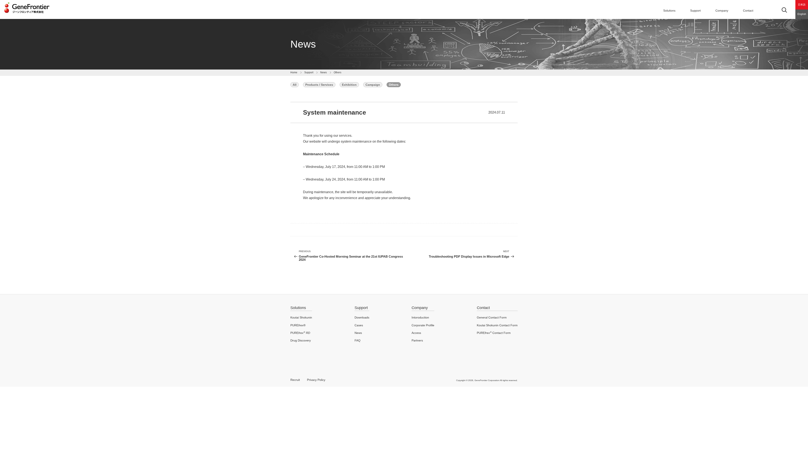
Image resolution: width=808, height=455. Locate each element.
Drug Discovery (300, 340)
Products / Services (319, 84)
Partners (417, 340)
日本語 (801, 4)
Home (293, 72)
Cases (359, 325)
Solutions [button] (669, 10)
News (323, 72)
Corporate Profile (423, 325)
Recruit (295, 379)
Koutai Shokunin (301, 317)
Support (695, 10)
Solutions (298, 308)
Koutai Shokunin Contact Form (497, 325)
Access (416, 333)
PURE (300, 333)
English (801, 14)
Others (337, 72)
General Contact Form (492, 317)
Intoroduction (420, 317)
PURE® (298, 325)
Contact (748, 10)
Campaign (372, 84)
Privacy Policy (316, 379)
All (294, 84)
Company (721, 10)
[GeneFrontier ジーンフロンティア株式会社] (26, 14)
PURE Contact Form (494, 333)
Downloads (362, 317)
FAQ (357, 340)
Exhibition (349, 84)
